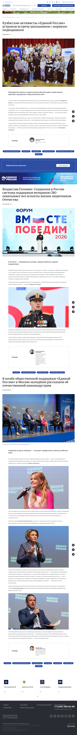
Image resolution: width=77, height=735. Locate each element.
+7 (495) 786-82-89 (64, 706)
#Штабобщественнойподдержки (21, 663)
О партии (4, 9)
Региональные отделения (38, 9)
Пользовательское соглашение (9, 727)
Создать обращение (63, 165)
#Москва (7, 663)
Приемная (49, 9)
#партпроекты (36, 151)
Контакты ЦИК (7, 707)
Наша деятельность (24, 9)
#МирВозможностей (48, 151)
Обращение (44, 5)
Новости (18, 17)
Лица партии (13, 9)
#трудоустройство (42, 372)
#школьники (26, 151)
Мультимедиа (59, 9)
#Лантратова (58, 663)
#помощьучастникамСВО (28, 372)
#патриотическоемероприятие (11, 151)
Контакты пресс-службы (27, 707)
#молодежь (48, 663)
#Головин (16, 372)
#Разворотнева (68, 663)
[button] (37, 696)
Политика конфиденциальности (9, 728)
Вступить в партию (70, 9)
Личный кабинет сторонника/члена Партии (63, 5)
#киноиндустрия (37, 663)
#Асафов (39, 666)
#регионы (38, 154)
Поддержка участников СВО (38, 12)
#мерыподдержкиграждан (57, 372)
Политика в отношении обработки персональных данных (15, 729)
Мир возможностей (52, 127)
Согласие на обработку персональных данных (12, 730)
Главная (4, 17)
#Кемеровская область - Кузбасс (65, 151)
